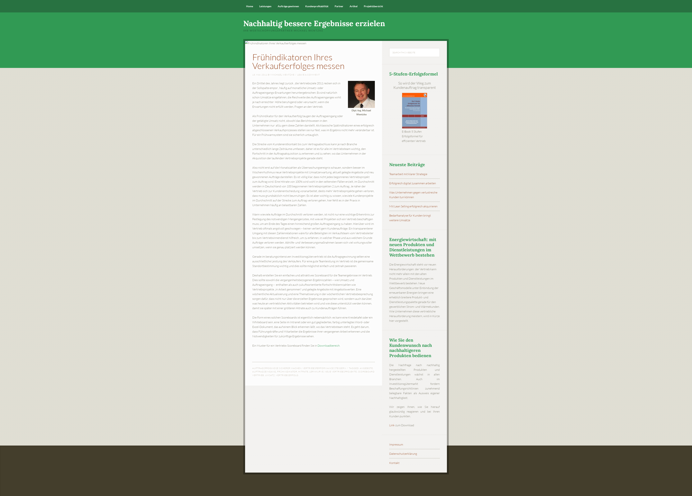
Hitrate (303, 371)
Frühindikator (287, 371)
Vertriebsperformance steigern (324, 368)
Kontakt (394, 463)
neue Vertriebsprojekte (341, 371)
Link (391, 425)
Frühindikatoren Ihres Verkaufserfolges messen (298, 61)
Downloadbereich (329, 345)
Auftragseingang (264, 371)
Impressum (396, 444)
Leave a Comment (308, 74)
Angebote (366, 368)
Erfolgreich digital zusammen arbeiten (412, 183)
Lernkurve (316, 371)
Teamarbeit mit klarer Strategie (408, 174)
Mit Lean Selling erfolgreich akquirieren (413, 206)
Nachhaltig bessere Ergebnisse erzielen (314, 23)
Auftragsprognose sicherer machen (276, 368)
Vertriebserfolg (287, 375)
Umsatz (270, 375)
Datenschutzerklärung (403, 453)
